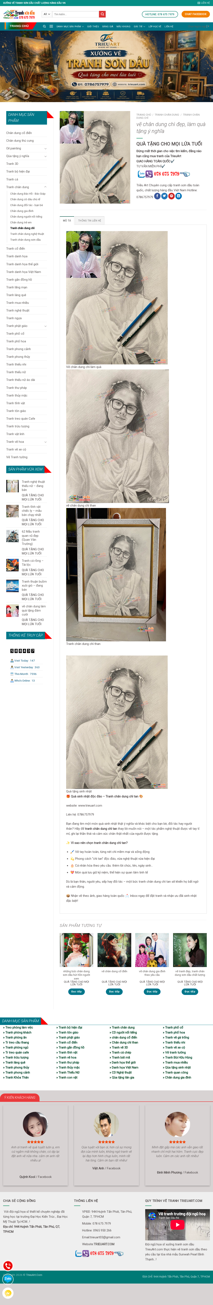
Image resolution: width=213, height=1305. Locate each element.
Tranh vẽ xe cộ (16, 449)
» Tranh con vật (66, 1077)
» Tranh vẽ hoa (66, 1057)
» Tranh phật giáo (68, 1037)
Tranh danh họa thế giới (22, 264)
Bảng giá (107, 26)
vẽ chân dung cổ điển (114, 971)
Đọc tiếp (76, 991)
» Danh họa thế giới (123, 1062)
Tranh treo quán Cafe (20, 418)
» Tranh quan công (175, 1072)
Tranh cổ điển (15, 248)
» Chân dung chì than (124, 1042)
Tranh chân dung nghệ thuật (27, 233)
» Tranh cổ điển (66, 1042)
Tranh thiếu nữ (16, 372)
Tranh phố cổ (15, 333)
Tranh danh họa (16, 256)
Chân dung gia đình (21, 211)
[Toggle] (45, 148)
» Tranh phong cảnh (16, 1072)
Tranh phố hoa (16, 341)
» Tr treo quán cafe (16, 1052)
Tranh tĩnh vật (15, 403)
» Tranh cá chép (120, 1052)
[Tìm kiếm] (44, 26)
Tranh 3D (12, 164)
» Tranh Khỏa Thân (16, 1077)
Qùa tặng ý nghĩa (17, 156)
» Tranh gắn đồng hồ (70, 1047)
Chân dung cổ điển (19, 133)
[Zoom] (65, 198)
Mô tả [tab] (67, 220)
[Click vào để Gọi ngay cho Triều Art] (171, 173)
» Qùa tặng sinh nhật (177, 1067)
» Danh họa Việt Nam (124, 1067)
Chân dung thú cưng (20, 141)
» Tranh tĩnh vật (66, 1052)
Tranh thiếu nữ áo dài (20, 380)
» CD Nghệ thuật (121, 1072)
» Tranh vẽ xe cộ (174, 1047)
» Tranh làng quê (14, 1062)
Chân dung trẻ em (21, 222)
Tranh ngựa (14, 318)
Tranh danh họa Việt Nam (23, 272)
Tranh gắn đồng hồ (19, 280)
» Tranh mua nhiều (175, 1062)
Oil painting (13, 148)
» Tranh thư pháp (67, 1062)
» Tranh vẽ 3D (119, 1047)
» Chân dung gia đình (177, 1077)
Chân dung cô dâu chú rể (25, 199)
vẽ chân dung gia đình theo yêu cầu (152, 973)
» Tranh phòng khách (17, 1032)
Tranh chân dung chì (22, 228)
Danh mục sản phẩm (69, 26)
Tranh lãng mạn (16, 287)
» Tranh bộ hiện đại (69, 1027)
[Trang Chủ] (20, 25)
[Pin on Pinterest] (171, 196)
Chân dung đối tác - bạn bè (26, 205)
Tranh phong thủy (18, 357)
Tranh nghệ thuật (17, 310)
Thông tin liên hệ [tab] (89, 220)
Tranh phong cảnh (18, 349)
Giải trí (138, 26)
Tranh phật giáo (16, 326)
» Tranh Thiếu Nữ (67, 1072)
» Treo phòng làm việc (18, 1027)
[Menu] (51, 26)
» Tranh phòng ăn (15, 1037)
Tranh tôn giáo (16, 411)
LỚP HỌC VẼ (155, 26)
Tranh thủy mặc (16, 395)
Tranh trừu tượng (17, 426)
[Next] (206, 967)
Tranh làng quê (16, 295)
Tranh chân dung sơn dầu (25, 239)
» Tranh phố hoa (174, 1032)
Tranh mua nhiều (17, 303)
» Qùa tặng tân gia (122, 1077)
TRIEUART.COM (104, 1244)
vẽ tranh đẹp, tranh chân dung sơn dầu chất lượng (190, 973)
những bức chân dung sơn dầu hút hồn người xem (76, 975)
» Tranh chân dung (122, 1027)
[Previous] (60, 967)
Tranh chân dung (17, 187)
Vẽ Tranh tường (16, 457)
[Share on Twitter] (164, 196)
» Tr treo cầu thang (16, 1042)
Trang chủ (143, 114)
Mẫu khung (123, 26)
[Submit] (102, 14)
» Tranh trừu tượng (15, 1057)
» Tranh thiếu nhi (174, 1042)
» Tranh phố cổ (173, 1027)
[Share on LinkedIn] (178, 196)
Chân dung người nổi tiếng (26, 216)
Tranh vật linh (15, 434)
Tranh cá (12, 179)
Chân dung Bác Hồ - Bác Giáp (28, 193)
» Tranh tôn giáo (67, 1032)
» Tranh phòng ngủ (15, 1047)
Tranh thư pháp (16, 388)
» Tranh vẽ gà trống (176, 1037)
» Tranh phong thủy (16, 1067)
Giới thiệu (93, 26)
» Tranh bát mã (120, 1057)
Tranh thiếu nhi (16, 364)
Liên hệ (169, 26)
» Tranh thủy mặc (68, 1067)
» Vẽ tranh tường (174, 1052)
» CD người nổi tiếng (123, 1032)
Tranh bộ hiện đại (18, 171)
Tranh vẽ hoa (15, 442)
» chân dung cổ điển (123, 1037)
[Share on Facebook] (157, 196)
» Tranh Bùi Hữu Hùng (177, 1057)
